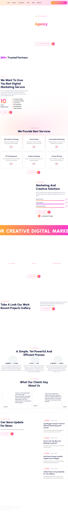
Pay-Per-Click (26, 512)
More (28, 2)
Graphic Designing (27, 516)
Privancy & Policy (54, 505)
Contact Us (39, 2)
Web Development (27, 509)
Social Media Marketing (28, 507)
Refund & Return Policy (56, 509)
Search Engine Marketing (28, 505)
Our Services (21, 2)
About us (40, 507)
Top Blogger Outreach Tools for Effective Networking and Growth (54, 426)
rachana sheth (11, 261)
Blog (33, 2)
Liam (34, 261)
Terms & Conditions (55, 507)
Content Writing (26, 514)
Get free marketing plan (58, 2)
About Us (14, 2)
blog (39, 505)
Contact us (40, 509)
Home (8, 2)
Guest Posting (26, 518)
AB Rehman (56, 261)
